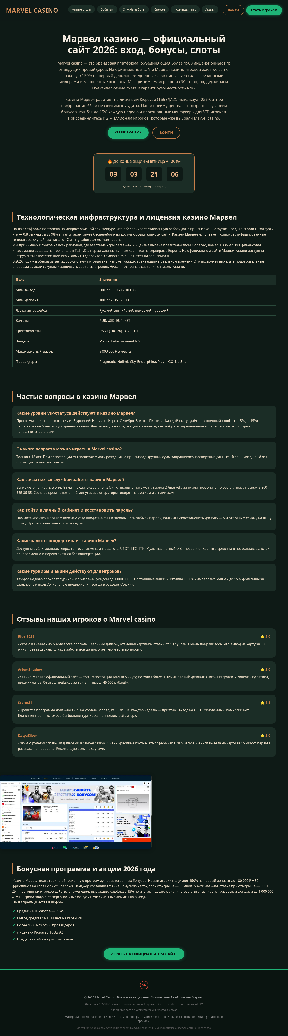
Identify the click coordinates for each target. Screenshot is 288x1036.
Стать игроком (264, 10)
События (107, 9)
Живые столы (82, 9)
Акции (210, 9)
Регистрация (128, 132)
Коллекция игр (185, 9)
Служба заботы (134, 9)
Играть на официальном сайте (144, 953)
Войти (233, 10)
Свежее (159, 9)
